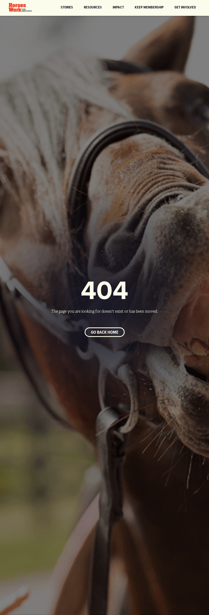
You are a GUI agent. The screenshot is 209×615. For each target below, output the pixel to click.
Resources (93, 7)
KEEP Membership (149, 7)
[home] (20, 7)
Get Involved (185, 7)
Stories (67, 7)
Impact (118, 7)
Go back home (104, 332)
